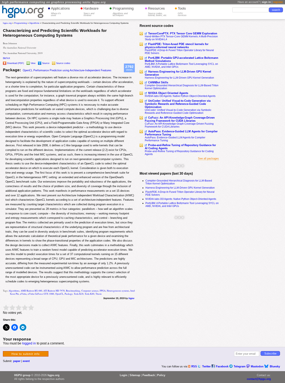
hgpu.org (7, 23)
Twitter (207, 366)
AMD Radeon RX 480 (31, 290)
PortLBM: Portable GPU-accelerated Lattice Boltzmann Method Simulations (181, 59)
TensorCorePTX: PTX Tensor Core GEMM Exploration (182, 33)
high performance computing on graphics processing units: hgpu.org (54, 2)
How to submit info (25, 353)
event (26, 361)
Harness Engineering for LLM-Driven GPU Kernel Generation (178, 73)
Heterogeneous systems (118, 290)
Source (45, 63)
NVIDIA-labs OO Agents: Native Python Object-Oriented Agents (180, 96)
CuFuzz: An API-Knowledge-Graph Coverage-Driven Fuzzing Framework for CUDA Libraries (180, 119)
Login (123, 375)
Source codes (63, 63)
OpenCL (59, 293)
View (33, 63)
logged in (29, 343)
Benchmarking (73, 290)
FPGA (103, 290)
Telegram (240, 366)
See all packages (208, 158)
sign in (266, 2)
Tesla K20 (78, 293)
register (278, 2)
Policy (161, 375)
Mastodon (257, 366)
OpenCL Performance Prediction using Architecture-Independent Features (67, 70)
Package (69, 293)
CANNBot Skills (158, 82)
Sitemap (135, 375)
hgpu (131, 298)
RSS (194, 366)
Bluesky (275, 366)
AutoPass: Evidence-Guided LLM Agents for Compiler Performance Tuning (181, 133)
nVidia (23, 293)
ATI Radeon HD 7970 (54, 290)
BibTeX (6, 58)
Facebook (222, 366)
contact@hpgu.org (259, 378)
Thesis (99, 293)
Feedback (148, 375)
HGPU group (22, 375)
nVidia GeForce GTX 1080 (41, 293)
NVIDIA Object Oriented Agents (168, 93)
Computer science (89, 290)
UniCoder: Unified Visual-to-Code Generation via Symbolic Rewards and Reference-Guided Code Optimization (178, 104)
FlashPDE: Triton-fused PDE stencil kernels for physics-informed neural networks (176, 46)
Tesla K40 (89, 293)
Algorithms (14, 290)
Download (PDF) (15, 63)
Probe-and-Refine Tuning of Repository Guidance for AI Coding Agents (180, 147)
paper (16, 361)
